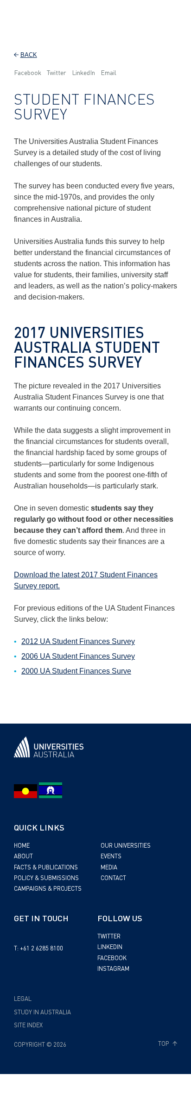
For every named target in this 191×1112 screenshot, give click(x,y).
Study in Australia (42, 1012)
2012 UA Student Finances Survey (78, 641)
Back (28, 55)
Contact (113, 877)
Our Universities (126, 845)
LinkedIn (83, 72)
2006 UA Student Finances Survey (78, 656)
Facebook (27, 72)
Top (164, 1043)
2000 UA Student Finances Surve (76, 671)
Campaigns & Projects (48, 888)
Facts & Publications (46, 867)
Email (108, 72)
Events (111, 856)
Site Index (28, 1025)
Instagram (113, 968)
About (23, 856)
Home (22, 845)
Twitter (56, 72)
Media (109, 867)
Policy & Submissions (46, 877)
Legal (23, 998)
